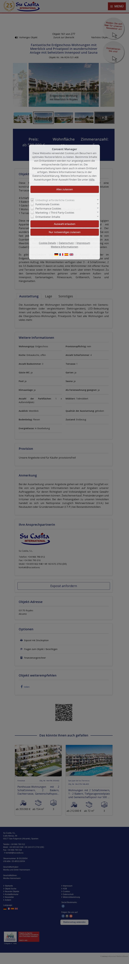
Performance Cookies (48, 208)
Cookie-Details (47, 243)
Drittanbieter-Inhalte (47, 217)
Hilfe (91, 179)
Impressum (83, 243)
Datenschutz (66, 243)
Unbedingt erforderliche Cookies (55, 200)
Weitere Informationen (64, 246)
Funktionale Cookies (47, 204)
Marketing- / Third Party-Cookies (54, 212)
